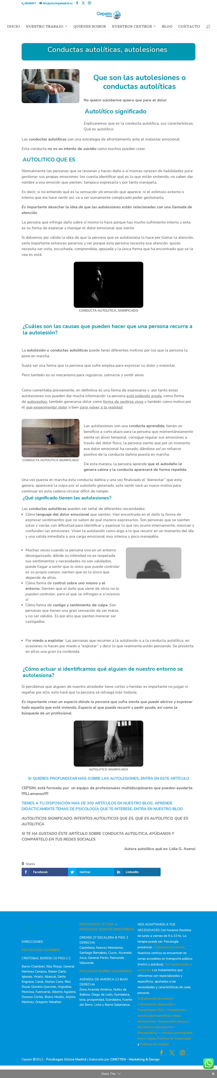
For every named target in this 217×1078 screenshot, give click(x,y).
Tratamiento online (170, 947)
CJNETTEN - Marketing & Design (135, 1059)
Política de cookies (154, 1044)
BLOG (167, 27)
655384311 (30, 3)
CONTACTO (189, 27)
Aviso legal (146, 1038)
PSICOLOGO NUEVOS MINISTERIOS (106, 929)
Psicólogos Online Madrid (66, 1059)
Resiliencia (164, 1027)
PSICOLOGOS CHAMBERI (41, 950)
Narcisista (145, 1027)
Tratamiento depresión (155, 1004)
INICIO (13, 27)
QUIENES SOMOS (89, 27)
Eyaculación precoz (173, 1021)
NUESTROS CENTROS (132, 27)
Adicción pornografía (176, 1033)
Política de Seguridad (174, 1038)
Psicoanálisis (148, 1033)
